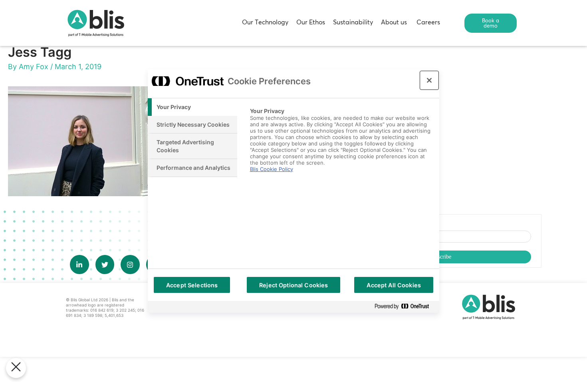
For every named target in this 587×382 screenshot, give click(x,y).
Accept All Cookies (394, 285)
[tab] (192, 107)
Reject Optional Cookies (293, 285)
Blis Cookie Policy (271, 169)
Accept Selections (192, 285)
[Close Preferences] (16, 368)
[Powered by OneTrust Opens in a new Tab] (405, 307)
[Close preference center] (429, 80)
